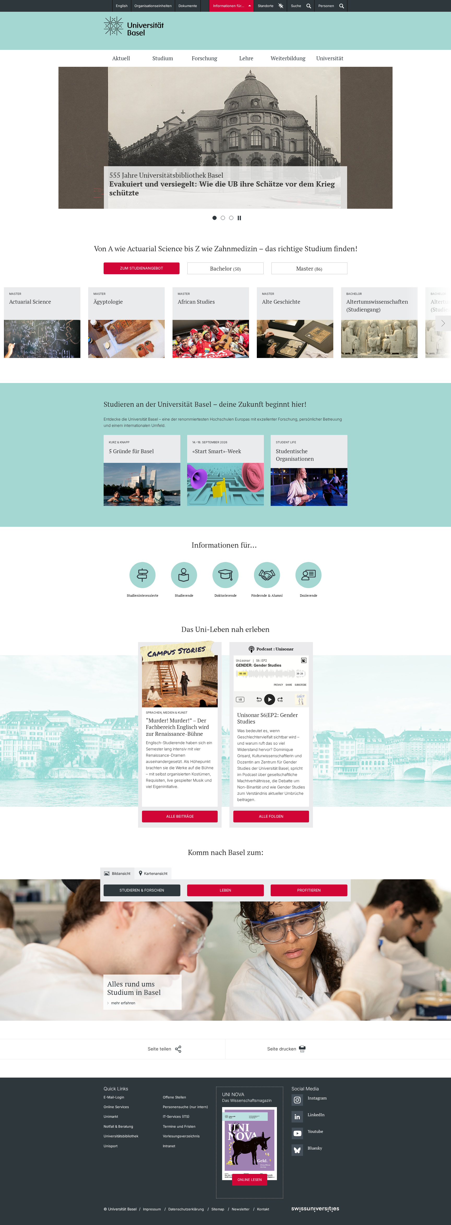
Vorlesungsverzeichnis (181, 1136)
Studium (162, 58)
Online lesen (250, 1180)
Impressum (152, 1209)
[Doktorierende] (225, 571)
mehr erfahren (123, 1003)
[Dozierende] (308, 571)
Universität (329, 58)
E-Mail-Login (114, 1097)
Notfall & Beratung (118, 1126)
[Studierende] (184, 571)
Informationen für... (228, 6)
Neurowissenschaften (222, 184)
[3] (231, 218)
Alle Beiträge (180, 816)
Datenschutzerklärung (186, 1209)
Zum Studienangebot (141, 268)
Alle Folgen (271, 816)
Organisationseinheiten (153, 6)
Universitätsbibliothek (121, 1136)
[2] (223, 218)
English (122, 6)
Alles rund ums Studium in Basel (134, 988)
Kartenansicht (156, 873)
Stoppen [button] (239, 218)
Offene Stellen (174, 1097)
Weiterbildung (288, 58)
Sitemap (217, 1209)
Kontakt (263, 1209)
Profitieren (309, 890)
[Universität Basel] (134, 25)
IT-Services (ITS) (176, 1116)
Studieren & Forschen (142, 890)
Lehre (246, 58)
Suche (294, 8)
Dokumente (188, 6)
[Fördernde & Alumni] (267, 571)
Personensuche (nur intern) (185, 1107)
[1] (214, 218)
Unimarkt (111, 1116)
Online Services (116, 1107)
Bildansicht (121, 873)
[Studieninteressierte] (142, 571)
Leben (225, 890)
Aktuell (121, 58)
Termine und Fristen (179, 1126)
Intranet (169, 1146)
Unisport (110, 1146)
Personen (324, 8)
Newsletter (241, 1209)
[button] (164, 1049)
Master (309, 268)
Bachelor (225, 268)
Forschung (204, 58)
